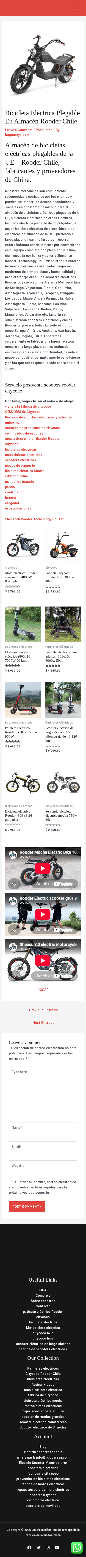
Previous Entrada (43, 1010)
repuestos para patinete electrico (43, 1490)
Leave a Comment (19, 130)
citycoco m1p (43, 1333)
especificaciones (18, 508)
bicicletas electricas (21, 449)
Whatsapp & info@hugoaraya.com (43, 1457)
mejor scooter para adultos (43, 1411)
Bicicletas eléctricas (43, 1379)
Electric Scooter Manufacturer (43, 1463)
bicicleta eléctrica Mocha (24, 471)
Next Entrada (44, 1023)
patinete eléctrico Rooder (43, 1312)
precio (10, 487)
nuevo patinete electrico (43, 1390)
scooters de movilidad (43, 1506)
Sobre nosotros (43, 1301)
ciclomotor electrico (43, 1500)
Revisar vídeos (43, 1384)
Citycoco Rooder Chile (43, 1374)
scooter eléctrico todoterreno (43, 1422)
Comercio (43, 1296)
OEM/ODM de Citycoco (23, 412)
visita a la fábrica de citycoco (28, 406)
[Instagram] (48, 1548)
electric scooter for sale (43, 1452)
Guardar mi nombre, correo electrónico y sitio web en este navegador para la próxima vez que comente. (42, 1187)
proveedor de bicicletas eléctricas (43, 1479)
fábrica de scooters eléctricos (43, 1349)
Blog (43, 1447)
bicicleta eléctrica (43, 1322)
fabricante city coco (43, 1473)
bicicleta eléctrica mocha (43, 1401)
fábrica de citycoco (43, 1395)
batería (10, 498)
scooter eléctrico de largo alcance (43, 1344)
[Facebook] (29, 1548)
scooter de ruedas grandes (43, 1417)
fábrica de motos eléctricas (43, 1484)
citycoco (12, 444)
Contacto (43, 1306)
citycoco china (16, 476)
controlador (14, 492)
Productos (44, 130)
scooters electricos (20, 460)
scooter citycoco (43, 1495)
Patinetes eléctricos (43, 1368)
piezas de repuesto (20, 466)
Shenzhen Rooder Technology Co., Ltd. (35, 519)
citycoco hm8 (43, 1338)
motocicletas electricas (23, 455)
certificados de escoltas (24, 433)
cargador (12, 503)
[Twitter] (38, 1548)
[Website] (43, 1167)
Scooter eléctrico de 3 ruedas (43, 1427)
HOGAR (43, 990)
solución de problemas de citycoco (32, 428)
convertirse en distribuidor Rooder (32, 439)
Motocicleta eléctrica (43, 1328)
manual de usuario (19, 482)
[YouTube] (57, 1548)
